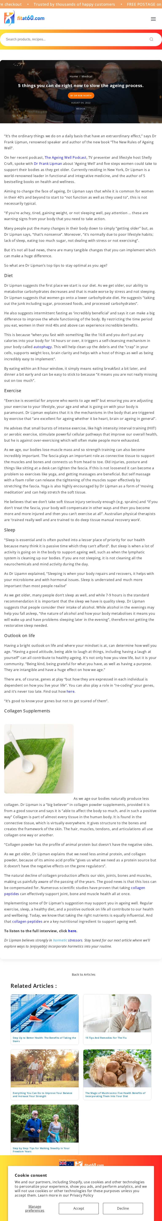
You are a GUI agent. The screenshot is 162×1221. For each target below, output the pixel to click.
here (70, 691)
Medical (87, 76)
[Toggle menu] (153, 19)
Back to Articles (84, 974)
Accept (78, 1208)
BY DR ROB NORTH (81, 95)
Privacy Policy (81, 1195)
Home (74, 76)
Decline (123, 1208)
